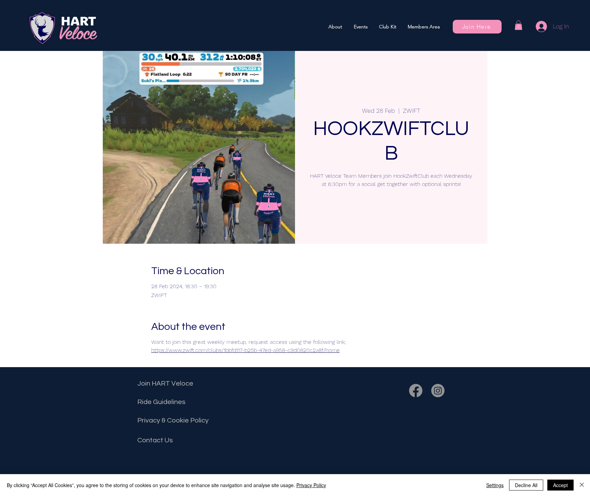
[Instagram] (438, 390)
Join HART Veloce (165, 383)
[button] (360, 26)
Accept (560, 485)
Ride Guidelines (161, 402)
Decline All (526, 485)
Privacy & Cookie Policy (173, 420)
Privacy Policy (311, 485)
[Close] (582, 485)
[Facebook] (415, 390)
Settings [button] (495, 485)
